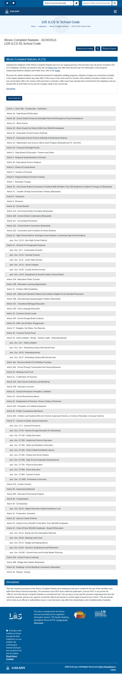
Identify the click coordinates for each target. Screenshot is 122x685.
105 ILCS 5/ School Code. (81, 26)
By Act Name (110, 49)
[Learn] (13, 3)
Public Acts (52, 68)
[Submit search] (114, 3)
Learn (113, 670)
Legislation (42, 26)
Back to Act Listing (85, 49)
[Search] (97, 48)
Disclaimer (10, 89)
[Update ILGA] (76, 3)
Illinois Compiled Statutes (59, 26)
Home (33, 26)
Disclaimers (109, 667)
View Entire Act (14, 98)
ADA (101, 667)
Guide (57, 71)
